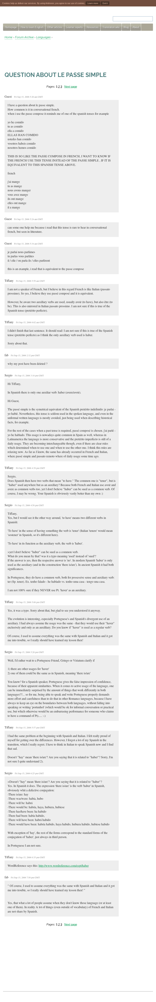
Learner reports (74, 27)
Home (8, 37)
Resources (93, 27)
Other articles (54, 27)
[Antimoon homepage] (37, 16)
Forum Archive (24, 37)
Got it (105, 3)
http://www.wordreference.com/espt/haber (64, 865)
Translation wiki (111, 27)
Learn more (93, 3)
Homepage (11, 27)
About (136, 27)
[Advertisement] (35, 55)
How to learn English (32, 27)
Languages (43, 37)
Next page (70, 86)
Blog (126, 27)
